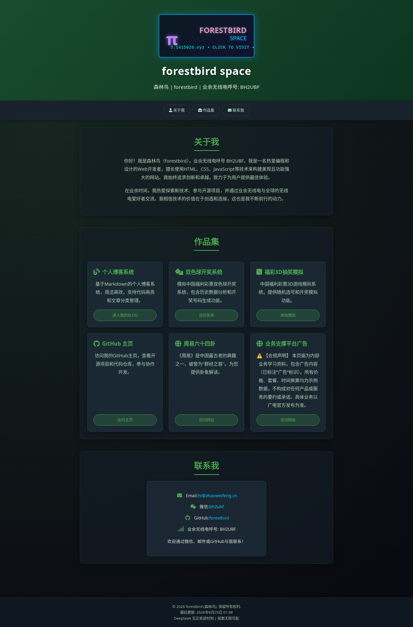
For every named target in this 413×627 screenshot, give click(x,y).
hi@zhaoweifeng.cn (217, 495)
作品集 (208, 110)
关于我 (178, 110)
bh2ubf (216, 506)
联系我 (238, 110)
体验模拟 (288, 315)
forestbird (219, 518)
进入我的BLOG (125, 315)
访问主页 (125, 419)
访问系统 (206, 315)
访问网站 (206, 419)
